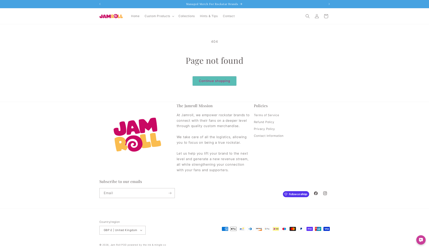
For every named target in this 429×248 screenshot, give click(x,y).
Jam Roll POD (118, 244)
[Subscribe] (170, 193)
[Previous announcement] (100, 4)
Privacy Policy (264, 129)
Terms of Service (266, 115)
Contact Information (269, 135)
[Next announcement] (329, 4)
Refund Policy (264, 122)
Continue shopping (214, 81)
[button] (159, 16)
